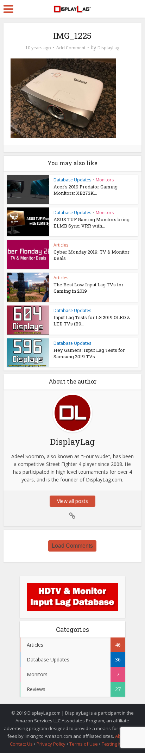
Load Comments (72, 546)
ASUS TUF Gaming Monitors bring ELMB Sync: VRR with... (91, 222)
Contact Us (21, 744)
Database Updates (72, 180)
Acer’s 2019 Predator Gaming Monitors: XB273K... (85, 189)
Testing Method (118, 744)
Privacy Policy (51, 744)
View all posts (72, 501)
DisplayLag (108, 47)
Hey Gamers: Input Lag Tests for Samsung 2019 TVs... (89, 353)
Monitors (105, 180)
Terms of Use (84, 744)
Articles (60, 245)
